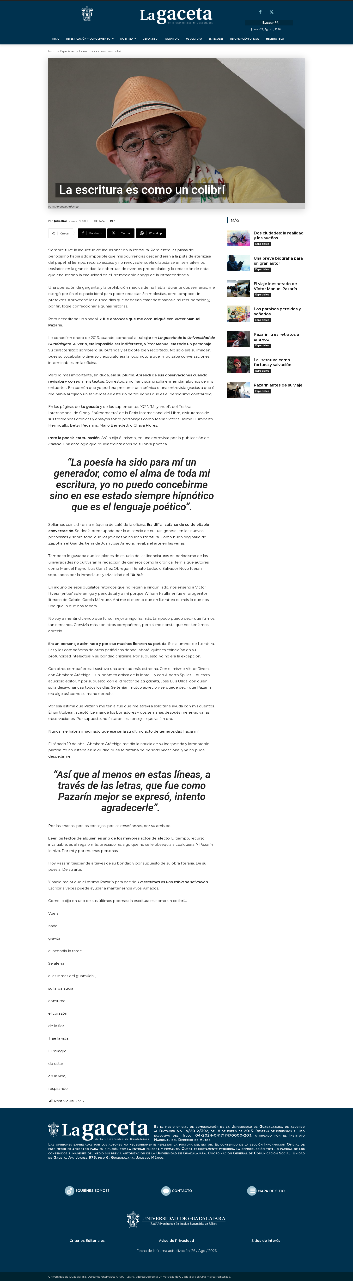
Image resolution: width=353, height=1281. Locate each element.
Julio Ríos (60, 221)
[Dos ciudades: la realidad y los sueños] (238, 238)
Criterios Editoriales (87, 1240)
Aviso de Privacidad (176, 1240)
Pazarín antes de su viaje (278, 385)
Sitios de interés (265, 1240)
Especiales (67, 51)
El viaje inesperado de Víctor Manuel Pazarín (275, 286)
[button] (271, 22)
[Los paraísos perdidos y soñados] (238, 314)
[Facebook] (260, 12)
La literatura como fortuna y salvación (272, 362)
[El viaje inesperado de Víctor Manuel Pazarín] (238, 288)
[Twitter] (271, 12)
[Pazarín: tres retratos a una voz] (238, 339)
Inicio (51, 51)
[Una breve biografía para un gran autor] (238, 263)
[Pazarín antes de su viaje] (238, 390)
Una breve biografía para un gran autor (278, 261)
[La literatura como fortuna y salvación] (238, 364)
